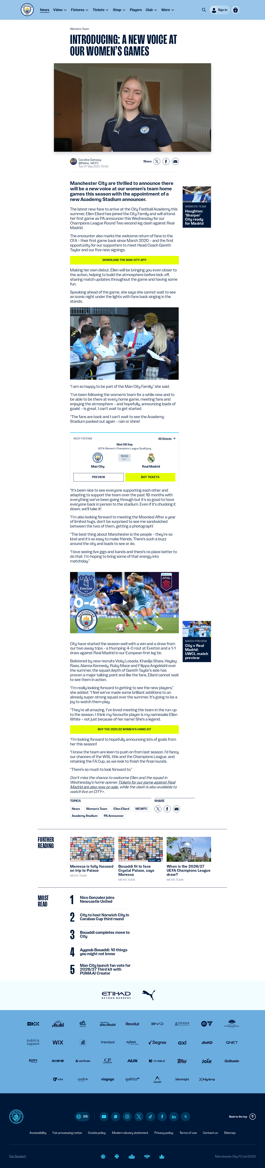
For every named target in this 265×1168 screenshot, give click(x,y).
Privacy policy (163, 1132)
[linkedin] (174, 1116)
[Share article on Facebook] (166, 161)
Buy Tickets (150, 477)
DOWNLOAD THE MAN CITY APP (124, 260)
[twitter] (139, 1116)
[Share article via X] (156, 161)
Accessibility (37, 1132)
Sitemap (230, 1132)
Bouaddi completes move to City (105, 934)
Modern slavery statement (130, 1132)
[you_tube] (104, 1116)
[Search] (204, 10)
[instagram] (127, 1117)
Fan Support (17, 1156)
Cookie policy (97, 1132)
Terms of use (188, 1132)
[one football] (185, 1116)
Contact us (210, 1132)
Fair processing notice (67, 1132)
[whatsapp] (116, 1117)
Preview (98, 477)
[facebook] (162, 1117)
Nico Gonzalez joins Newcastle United (97, 900)
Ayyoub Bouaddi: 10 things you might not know (103, 952)
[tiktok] (150, 1116)
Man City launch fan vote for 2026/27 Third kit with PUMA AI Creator (105, 969)
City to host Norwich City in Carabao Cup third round (104, 917)
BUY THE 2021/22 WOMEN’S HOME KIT (124, 729)
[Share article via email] (175, 161)
